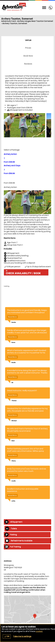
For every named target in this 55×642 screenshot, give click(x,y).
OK (6, 636)
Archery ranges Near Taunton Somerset (35, 21)
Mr (12, 382)
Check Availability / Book (23, 272)
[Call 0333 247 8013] (49, 9)
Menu (44, 8)
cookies (39, 631)
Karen (13, 342)
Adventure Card (8, 21)
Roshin (14, 322)
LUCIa (13, 501)
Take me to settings (22, 636)
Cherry (14, 461)
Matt (13, 441)
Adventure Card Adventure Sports (27, 7)
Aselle (14, 481)
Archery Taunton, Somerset (14, 23)
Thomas (14, 400)
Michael (14, 421)
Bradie (14, 362)
